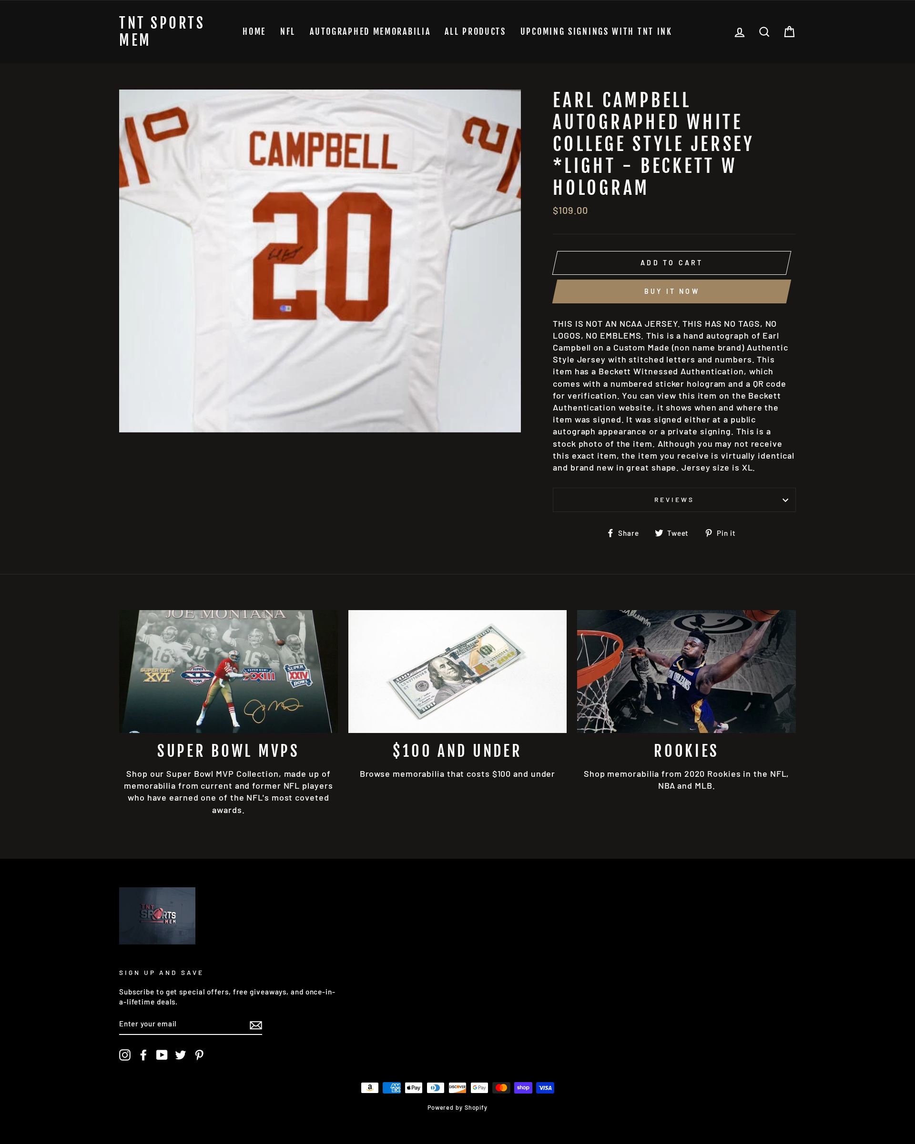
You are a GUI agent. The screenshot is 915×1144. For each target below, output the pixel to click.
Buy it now (672, 291)
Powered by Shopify (457, 1107)
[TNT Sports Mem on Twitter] (180, 1055)
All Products (475, 31)
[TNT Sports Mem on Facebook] (143, 1055)
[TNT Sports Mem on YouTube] (162, 1055)
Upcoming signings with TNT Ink (596, 31)
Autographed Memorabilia (370, 31)
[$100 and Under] (457, 671)
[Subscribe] (256, 1024)
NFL (287, 31)
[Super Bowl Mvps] (228, 671)
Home (254, 31)
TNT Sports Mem (162, 32)
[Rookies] (686, 671)
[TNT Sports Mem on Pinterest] (199, 1055)
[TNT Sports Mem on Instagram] (125, 1055)
